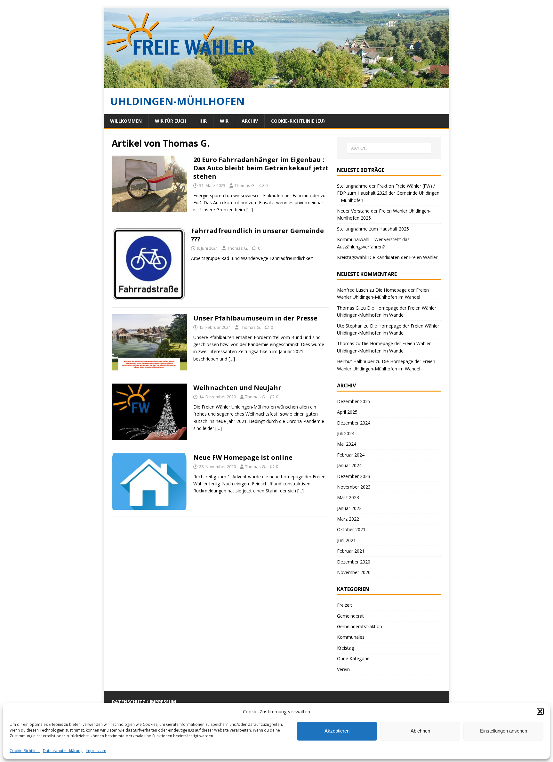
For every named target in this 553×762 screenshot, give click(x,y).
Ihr (203, 121)
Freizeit (344, 605)
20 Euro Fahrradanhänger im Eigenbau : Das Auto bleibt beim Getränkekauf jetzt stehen (261, 168)
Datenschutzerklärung (63, 750)
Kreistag (345, 648)
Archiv (250, 121)
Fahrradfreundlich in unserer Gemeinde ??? (257, 234)
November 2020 (354, 572)
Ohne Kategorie (353, 658)
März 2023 (348, 497)
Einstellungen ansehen (503, 731)
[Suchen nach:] (389, 148)
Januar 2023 (349, 508)
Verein (343, 669)
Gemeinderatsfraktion (359, 626)
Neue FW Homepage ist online (243, 457)
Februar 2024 (351, 455)
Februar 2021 (351, 551)
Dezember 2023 (353, 476)
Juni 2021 (346, 540)
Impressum (96, 750)
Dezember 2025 (353, 401)
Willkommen (126, 121)
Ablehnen (420, 731)
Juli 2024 (345, 433)
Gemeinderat (350, 616)
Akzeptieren (337, 731)
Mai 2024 (346, 444)
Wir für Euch (170, 121)
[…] (249, 210)
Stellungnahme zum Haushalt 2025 (373, 229)
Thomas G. (245, 185)
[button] (540, 711)
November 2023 (354, 487)
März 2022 (348, 519)
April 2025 (347, 412)
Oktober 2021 (351, 529)
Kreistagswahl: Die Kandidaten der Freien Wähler (387, 257)
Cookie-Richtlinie (25, 750)
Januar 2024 (349, 465)
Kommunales (351, 637)
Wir (224, 121)
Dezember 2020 (353, 562)
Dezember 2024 (353, 423)
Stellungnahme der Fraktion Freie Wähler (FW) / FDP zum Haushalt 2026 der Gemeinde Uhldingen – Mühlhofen (388, 193)
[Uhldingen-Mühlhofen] (276, 84)
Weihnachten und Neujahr (237, 387)
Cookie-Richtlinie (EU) (298, 121)
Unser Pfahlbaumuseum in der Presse (255, 318)
